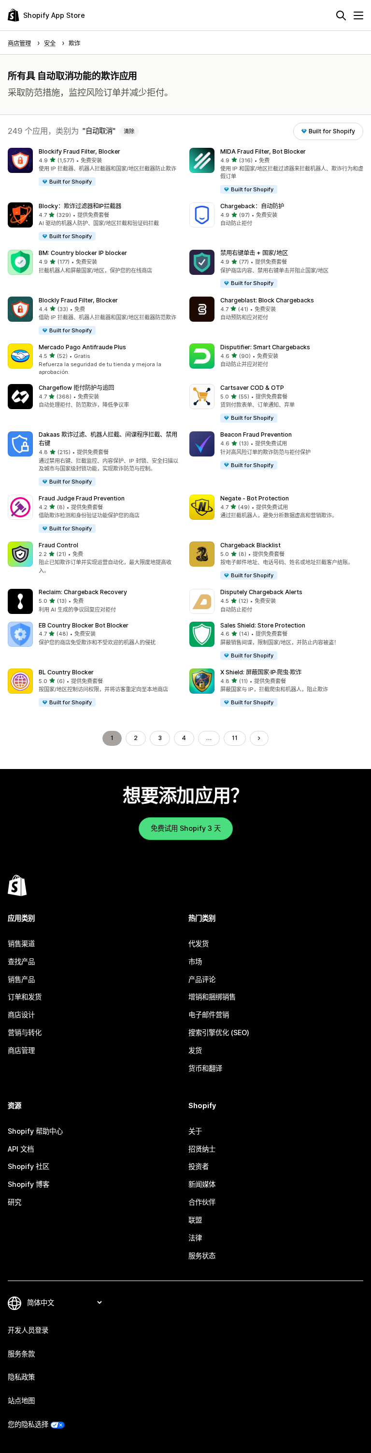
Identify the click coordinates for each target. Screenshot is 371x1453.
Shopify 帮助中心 (35, 1131)
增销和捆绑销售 (212, 997)
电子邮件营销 (208, 1015)
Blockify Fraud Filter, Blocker (79, 151)
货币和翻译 (205, 1068)
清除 (129, 131)
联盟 (195, 1220)
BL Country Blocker (66, 672)
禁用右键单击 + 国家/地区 (254, 252)
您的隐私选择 (28, 1424)
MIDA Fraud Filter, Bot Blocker (263, 151)
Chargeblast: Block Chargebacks (267, 300)
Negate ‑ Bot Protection (254, 498)
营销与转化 (25, 1032)
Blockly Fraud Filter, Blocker (78, 300)
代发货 (198, 944)
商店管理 (21, 1050)
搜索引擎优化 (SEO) (218, 1032)
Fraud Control (58, 545)
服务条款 (21, 1354)
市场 (195, 961)
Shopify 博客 (28, 1184)
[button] (95, 167)
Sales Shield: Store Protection (262, 625)
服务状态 (201, 1256)
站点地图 (21, 1400)
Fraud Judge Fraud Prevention (82, 498)
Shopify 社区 (28, 1166)
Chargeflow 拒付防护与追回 (76, 387)
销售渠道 (21, 944)
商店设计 (21, 1015)
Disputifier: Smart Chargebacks (265, 347)
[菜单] (358, 15)
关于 (195, 1131)
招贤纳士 (201, 1149)
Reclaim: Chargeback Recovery (83, 592)
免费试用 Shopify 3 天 (186, 828)
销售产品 (21, 979)
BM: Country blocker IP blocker (83, 252)
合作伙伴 (201, 1202)
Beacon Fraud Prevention (256, 434)
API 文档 (21, 1149)
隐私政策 (21, 1377)
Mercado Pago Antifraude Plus (82, 347)
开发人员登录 (28, 1330)
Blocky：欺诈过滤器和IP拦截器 (80, 206)
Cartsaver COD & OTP (252, 387)
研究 (14, 1202)
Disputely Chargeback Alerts (261, 592)
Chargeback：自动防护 (252, 206)
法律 (195, 1238)
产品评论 (201, 979)
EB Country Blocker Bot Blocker (83, 625)
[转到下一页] (259, 738)
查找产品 (21, 961)
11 (235, 737)
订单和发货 (25, 997)
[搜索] (341, 15)
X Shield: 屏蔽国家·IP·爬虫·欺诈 (260, 672)
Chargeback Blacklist (250, 545)
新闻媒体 (201, 1184)
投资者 (198, 1166)
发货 (195, 1050)
